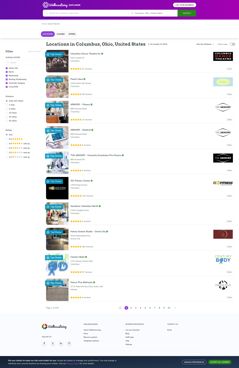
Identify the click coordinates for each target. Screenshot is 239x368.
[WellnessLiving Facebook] (44, 343)
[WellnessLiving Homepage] (57, 326)
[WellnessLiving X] (52, 343)
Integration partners (91, 341)
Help (127, 341)
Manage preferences (194, 362)
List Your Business (185, 5)
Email (169, 330)
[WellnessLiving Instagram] (69, 343)
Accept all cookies (219, 362)
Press (86, 333)
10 (169, 307)
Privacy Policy (73, 363)
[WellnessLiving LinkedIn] (60, 343)
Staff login (129, 337)
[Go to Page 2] (175, 308)
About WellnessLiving (92, 330)
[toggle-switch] (232, 44)
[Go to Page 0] (120, 308)
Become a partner (90, 337)
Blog (127, 333)
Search (187, 13)
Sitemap (128, 344)
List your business (132, 330)
